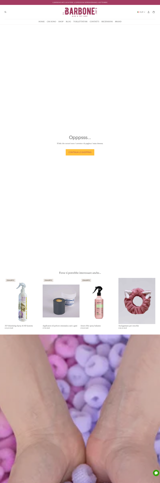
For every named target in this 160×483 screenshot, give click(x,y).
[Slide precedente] (46, 300)
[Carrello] (153, 12)
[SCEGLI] (152, 320)
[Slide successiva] (76, 300)
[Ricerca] (5, 12)
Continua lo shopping (80, 152)
